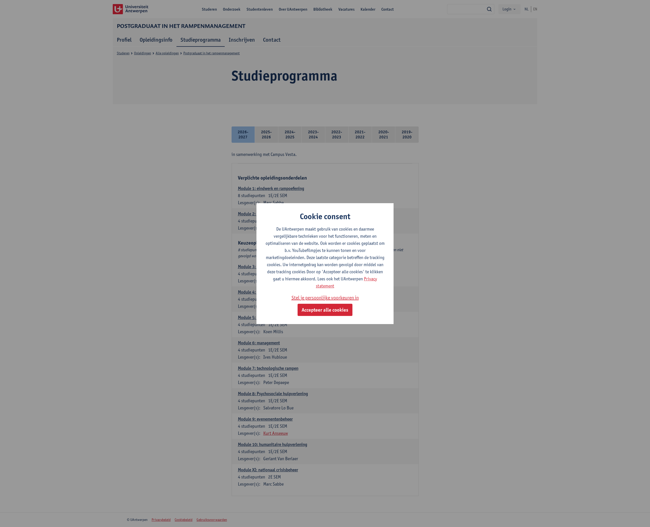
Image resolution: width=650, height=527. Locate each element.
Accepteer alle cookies (325, 310)
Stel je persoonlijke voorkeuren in (325, 298)
